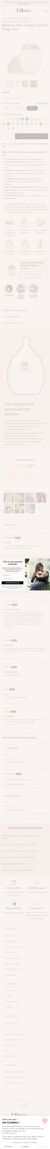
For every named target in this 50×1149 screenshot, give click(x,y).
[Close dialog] (48, 560)
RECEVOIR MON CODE (12, 583)
